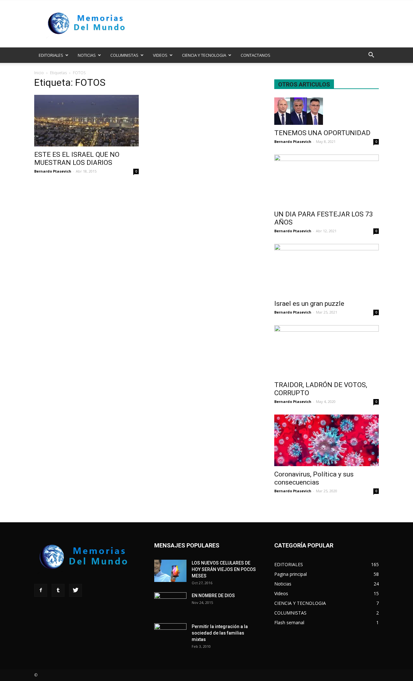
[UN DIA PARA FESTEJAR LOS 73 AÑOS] (326, 180)
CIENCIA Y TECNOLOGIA (204, 55)
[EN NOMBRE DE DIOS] (170, 603)
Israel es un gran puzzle (309, 303)
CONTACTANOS (255, 55)
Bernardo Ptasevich (52, 171)
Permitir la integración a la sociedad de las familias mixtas (220, 633)
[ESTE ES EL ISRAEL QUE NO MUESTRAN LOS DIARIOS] (86, 120)
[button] (371, 56)
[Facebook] (40, 590)
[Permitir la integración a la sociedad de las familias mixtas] (170, 634)
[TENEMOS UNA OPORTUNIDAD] (326, 111)
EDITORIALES (51, 55)
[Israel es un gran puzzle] (326, 269)
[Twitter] (75, 590)
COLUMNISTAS (124, 55)
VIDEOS (160, 55)
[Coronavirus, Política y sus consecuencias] (326, 440)
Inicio (39, 72)
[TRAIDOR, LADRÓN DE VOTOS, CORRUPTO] (326, 351)
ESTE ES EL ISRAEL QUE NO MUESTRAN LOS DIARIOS (76, 158)
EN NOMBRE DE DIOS (213, 595)
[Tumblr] (58, 590)
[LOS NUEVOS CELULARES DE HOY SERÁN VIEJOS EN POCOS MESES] (170, 571)
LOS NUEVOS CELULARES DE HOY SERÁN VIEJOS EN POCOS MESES (224, 569)
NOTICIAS (87, 55)
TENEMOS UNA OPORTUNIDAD (322, 133)
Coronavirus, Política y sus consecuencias (314, 478)
